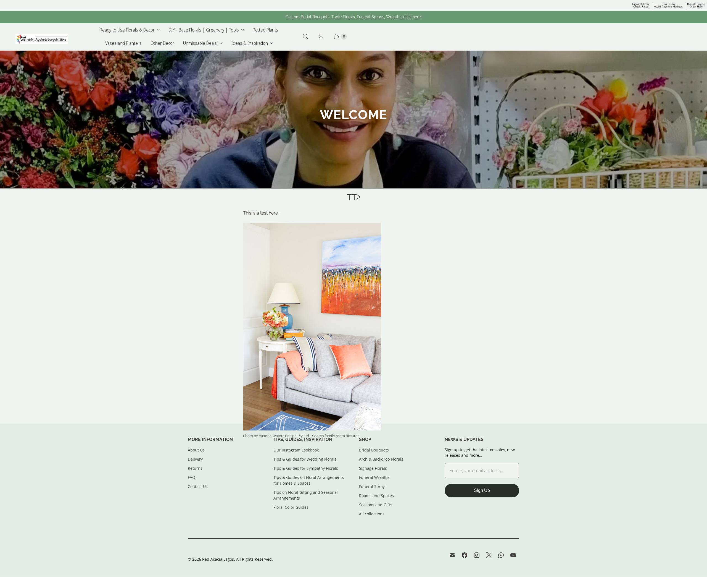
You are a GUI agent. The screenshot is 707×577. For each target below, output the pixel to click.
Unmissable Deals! (200, 43)
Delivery (195, 459)
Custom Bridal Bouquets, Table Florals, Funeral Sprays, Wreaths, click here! (354, 17)
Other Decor (162, 43)
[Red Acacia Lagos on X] (489, 555)
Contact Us (198, 486)
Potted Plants (265, 30)
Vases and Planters (123, 43)
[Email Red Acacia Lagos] (452, 555)
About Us (196, 450)
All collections (371, 513)
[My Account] (321, 36)
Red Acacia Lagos (218, 559)
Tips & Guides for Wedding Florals (304, 459)
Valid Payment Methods (669, 6)
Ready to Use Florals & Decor (127, 30)
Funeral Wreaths (374, 477)
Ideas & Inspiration (249, 43)
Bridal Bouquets (374, 450)
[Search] (305, 36)
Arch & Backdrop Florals (381, 459)
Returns (195, 468)
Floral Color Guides (290, 507)
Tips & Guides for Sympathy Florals (305, 468)
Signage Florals (373, 468)
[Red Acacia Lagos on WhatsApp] (501, 555)
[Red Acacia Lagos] (41, 39)
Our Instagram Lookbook (296, 450)
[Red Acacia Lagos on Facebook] (464, 555)
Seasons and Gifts (375, 504)
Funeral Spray (372, 486)
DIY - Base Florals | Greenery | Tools (203, 30)
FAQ (191, 477)
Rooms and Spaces (376, 495)
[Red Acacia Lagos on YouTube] (513, 555)
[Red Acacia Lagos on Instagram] (477, 555)
